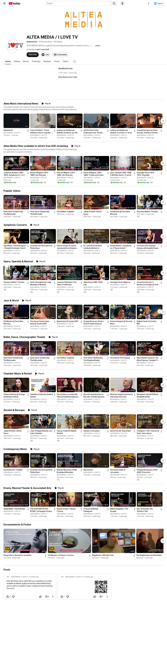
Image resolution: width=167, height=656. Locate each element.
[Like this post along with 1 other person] (62, 597)
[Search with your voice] (122, 3)
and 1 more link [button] (43, 49)
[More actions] (28, 130)
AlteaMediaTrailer (65, 69)
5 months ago (34, 577)
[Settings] (148, 3)
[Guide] (4, 3)
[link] (30, 587)
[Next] (163, 120)
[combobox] (78, 3)
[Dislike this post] (13, 597)
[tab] (8, 61)
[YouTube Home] (14, 3)
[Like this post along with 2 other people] (8, 597)
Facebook (32, 49)
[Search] (114, 3)
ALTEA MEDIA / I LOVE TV (12, 133)
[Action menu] (52, 596)
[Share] (40, 596)
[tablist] (83, 61)
